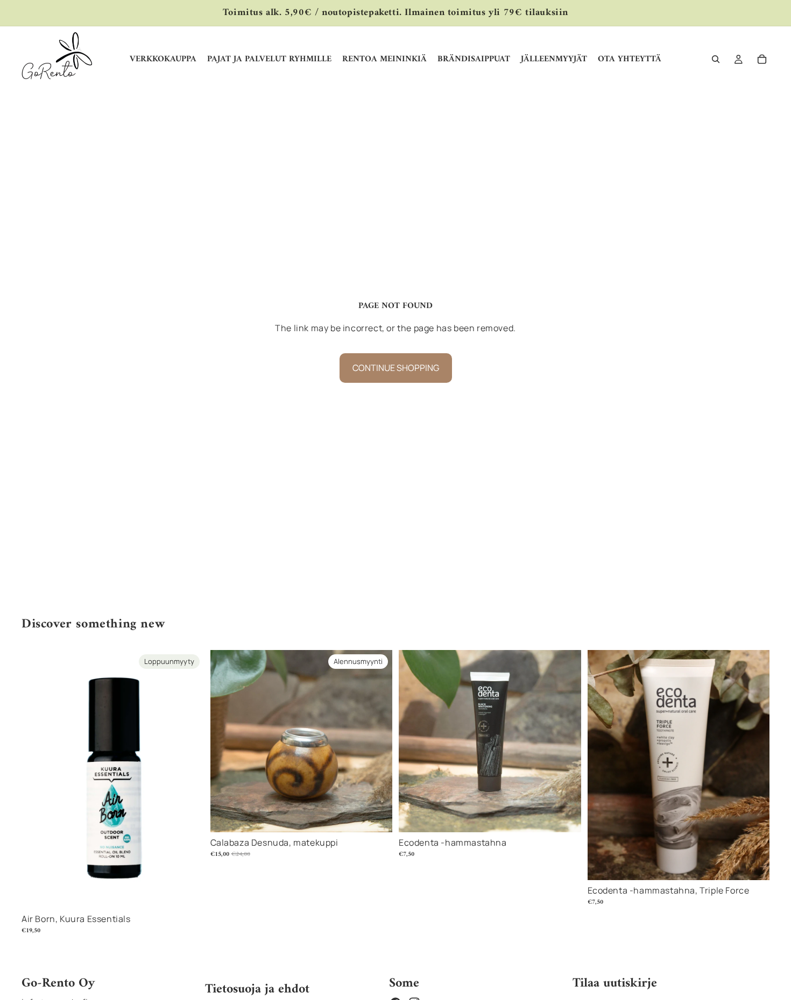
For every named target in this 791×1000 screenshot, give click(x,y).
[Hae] (716, 59)
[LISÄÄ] (375, 816)
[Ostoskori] (762, 59)
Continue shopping (395, 368)
